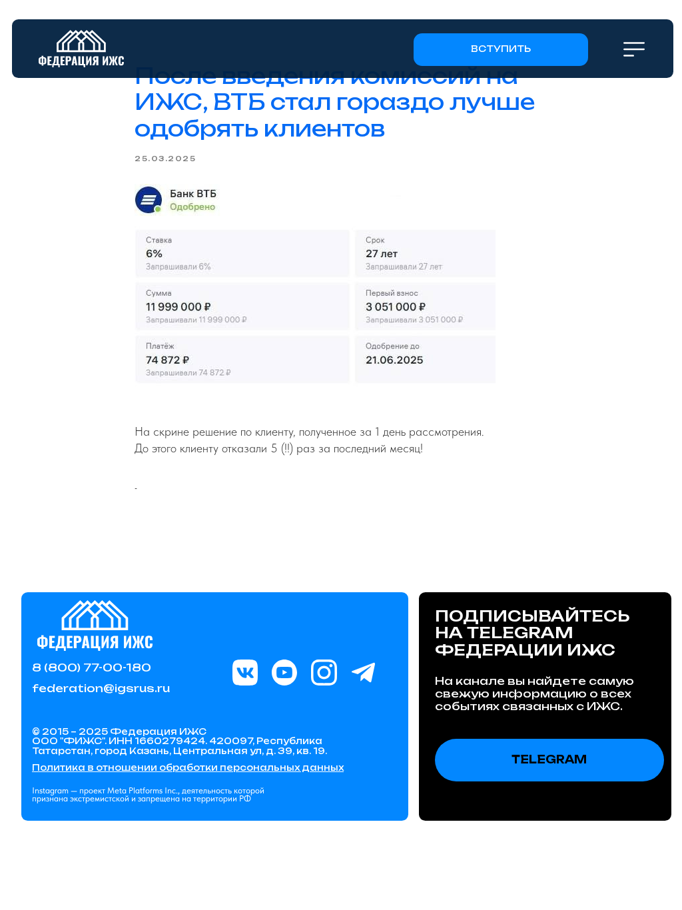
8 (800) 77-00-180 (91, 667)
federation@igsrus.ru (101, 688)
